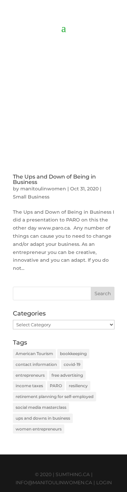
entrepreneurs (30, 375)
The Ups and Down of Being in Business (54, 179)
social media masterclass (41, 407)
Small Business (31, 197)
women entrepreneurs (39, 428)
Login (104, 482)
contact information (36, 364)
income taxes (29, 385)
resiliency (78, 385)
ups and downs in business (43, 418)
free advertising (67, 375)
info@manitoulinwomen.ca (54, 482)
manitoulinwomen (43, 189)
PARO (56, 385)
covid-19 (72, 364)
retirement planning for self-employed (54, 396)
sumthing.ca (73, 474)
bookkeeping (73, 353)
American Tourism (34, 353)
